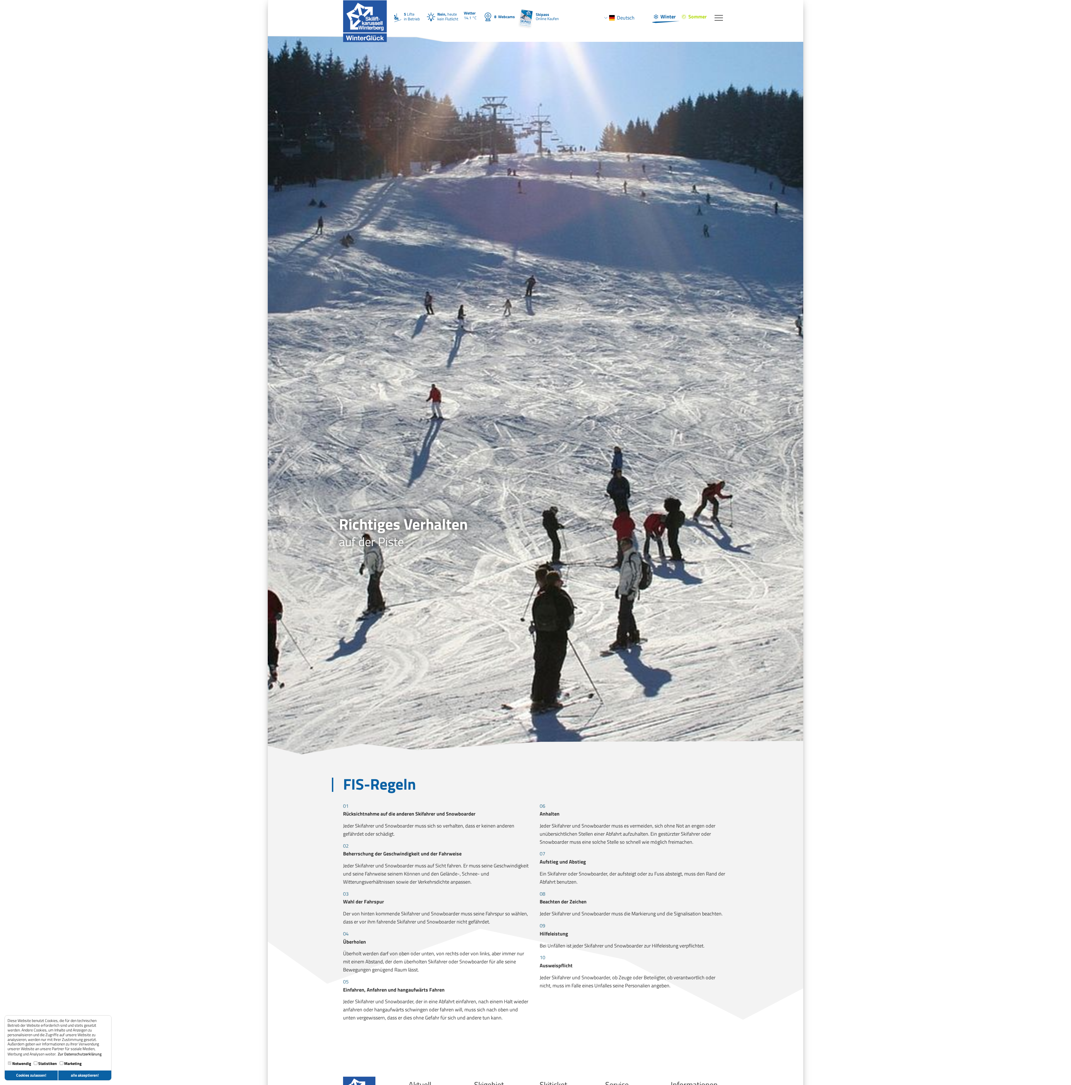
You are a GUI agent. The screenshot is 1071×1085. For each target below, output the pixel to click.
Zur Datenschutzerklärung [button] (80, 1054)
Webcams (504, 17)
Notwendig (21, 1063)
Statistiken (47, 1063)
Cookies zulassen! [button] (31, 1075)
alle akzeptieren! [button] (85, 1075)
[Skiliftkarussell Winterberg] (365, 7)
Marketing (72, 1063)
